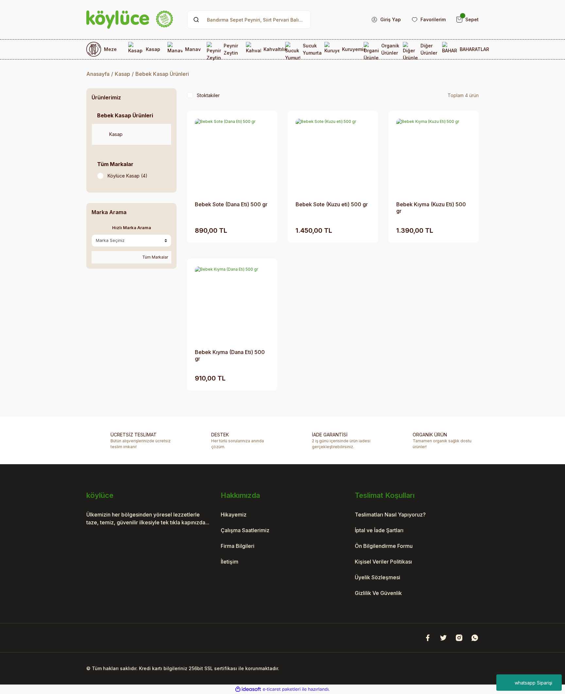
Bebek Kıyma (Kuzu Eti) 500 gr (431, 207)
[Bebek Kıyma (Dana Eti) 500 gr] (232, 303)
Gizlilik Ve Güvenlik (378, 593)
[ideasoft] (248, 689)
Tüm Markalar (154, 257)
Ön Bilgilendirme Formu (384, 546)
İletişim (229, 561)
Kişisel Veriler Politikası (383, 561)
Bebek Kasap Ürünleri (162, 74)
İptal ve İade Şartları (379, 530)
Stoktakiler (208, 95)
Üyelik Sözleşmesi (377, 577)
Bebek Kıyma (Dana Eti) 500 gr (230, 355)
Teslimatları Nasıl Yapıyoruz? (390, 514)
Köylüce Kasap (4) (127, 175)
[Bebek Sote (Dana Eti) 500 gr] (232, 156)
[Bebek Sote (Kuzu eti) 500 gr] (333, 156)
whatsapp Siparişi (533, 683)
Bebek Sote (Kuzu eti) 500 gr (332, 204)
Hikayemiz (234, 514)
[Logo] (129, 19)
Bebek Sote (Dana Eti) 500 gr (231, 204)
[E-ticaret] (282, 689)
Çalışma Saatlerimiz (245, 530)
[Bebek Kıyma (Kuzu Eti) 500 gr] (433, 156)
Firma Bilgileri (237, 546)
